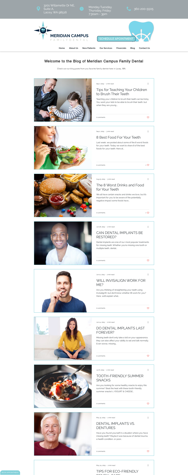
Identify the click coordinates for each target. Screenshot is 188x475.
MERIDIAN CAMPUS (69, 35)
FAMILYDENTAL (70, 39)
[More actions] (148, 83)
